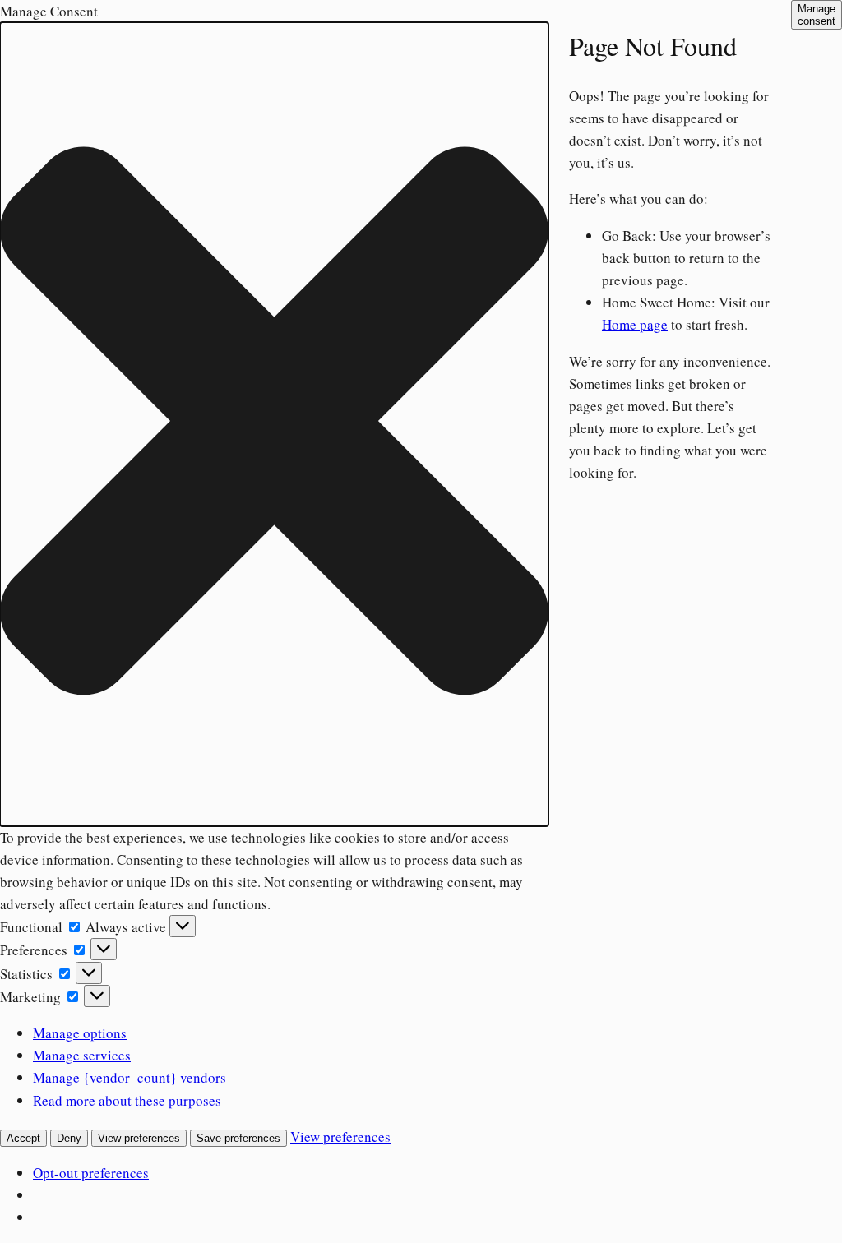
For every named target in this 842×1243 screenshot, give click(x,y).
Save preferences (238, 1138)
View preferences (139, 1138)
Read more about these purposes (127, 1100)
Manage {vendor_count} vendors (129, 1077)
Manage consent (816, 14)
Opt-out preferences (91, 1172)
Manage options (80, 1033)
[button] (274, 423)
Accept (23, 1138)
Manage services (82, 1055)
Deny (69, 1138)
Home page (635, 324)
